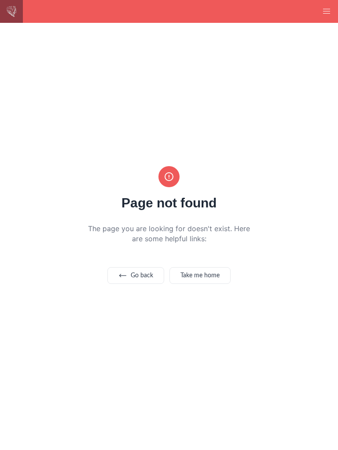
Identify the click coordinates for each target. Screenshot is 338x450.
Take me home (200, 275)
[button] (326, 11)
